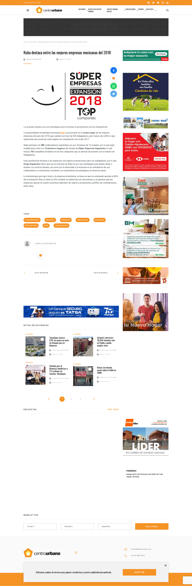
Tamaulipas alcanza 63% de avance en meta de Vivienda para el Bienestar (59, 341)
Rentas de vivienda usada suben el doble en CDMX (106, 370)
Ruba (46, 225)
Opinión (141, 9)
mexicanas (99, 220)
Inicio (26, 42)
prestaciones (31, 225)
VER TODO (113, 409)
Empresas (50, 220)
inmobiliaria (82, 220)
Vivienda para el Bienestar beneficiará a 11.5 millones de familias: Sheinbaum (58, 369)
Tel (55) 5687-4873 (138, 555)
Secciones (82, 9)
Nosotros (149, 9)
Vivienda (33, 42)
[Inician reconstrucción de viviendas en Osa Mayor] (47, 292)
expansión (66, 220)
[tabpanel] (71, 361)
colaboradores (32, 220)
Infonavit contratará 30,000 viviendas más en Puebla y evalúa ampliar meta (106, 341)
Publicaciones (130, 9)
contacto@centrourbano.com (141, 549)
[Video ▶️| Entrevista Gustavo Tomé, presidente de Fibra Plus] (95, 281)
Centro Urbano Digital (112, 10)
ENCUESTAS (30, 409)
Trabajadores (61, 225)
